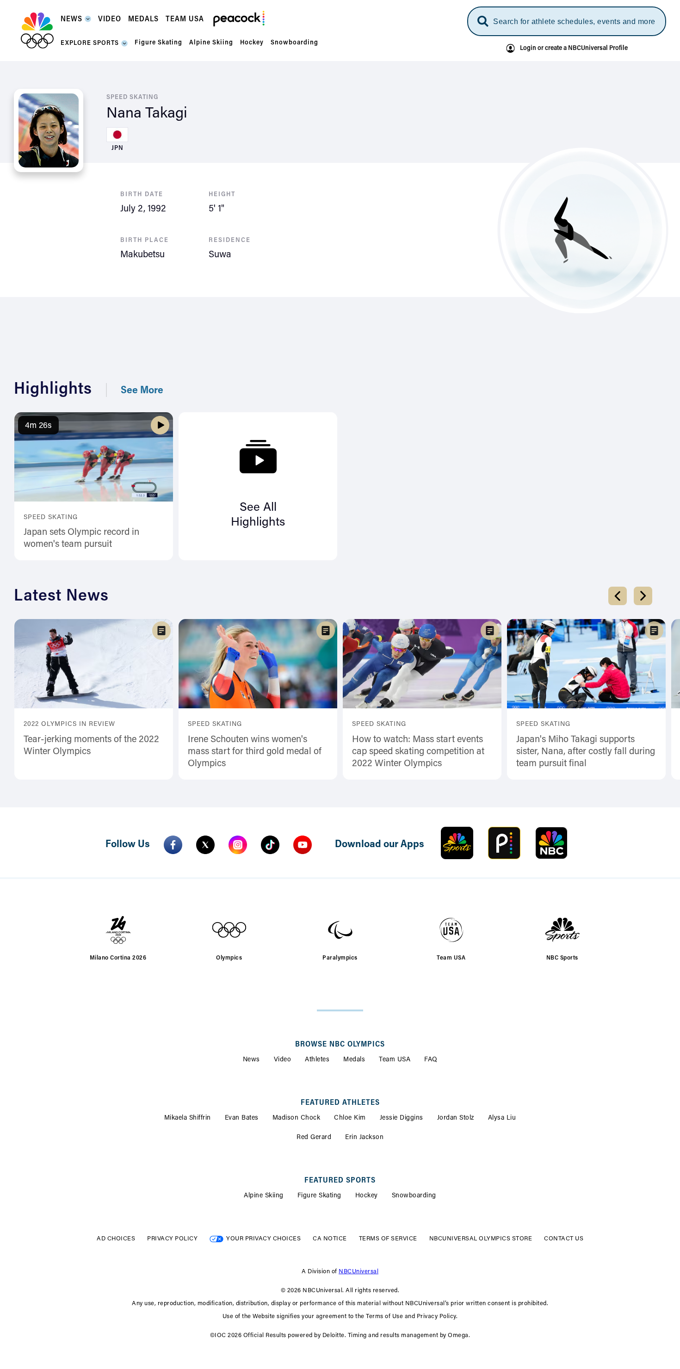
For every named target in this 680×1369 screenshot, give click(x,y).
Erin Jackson (364, 1137)
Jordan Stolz (455, 1118)
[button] (76, 22)
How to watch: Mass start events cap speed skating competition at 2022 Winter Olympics (418, 751)
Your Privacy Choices (263, 1239)
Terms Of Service (388, 1239)
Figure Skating (319, 1196)
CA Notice (330, 1239)
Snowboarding (414, 1196)
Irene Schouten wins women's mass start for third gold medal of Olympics (254, 751)
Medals (354, 1060)
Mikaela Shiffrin (187, 1118)
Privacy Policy (172, 1239)
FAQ (431, 1060)
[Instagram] (238, 845)
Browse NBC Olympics (340, 1044)
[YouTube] (302, 845)
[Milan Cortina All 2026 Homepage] (37, 30)
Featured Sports (340, 1180)
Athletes (317, 1060)
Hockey (366, 1196)
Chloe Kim (350, 1118)
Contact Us (563, 1239)
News (251, 1060)
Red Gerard (314, 1137)
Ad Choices (116, 1239)
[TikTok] (270, 845)
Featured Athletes (340, 1103)
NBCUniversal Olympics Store (480, 1239)
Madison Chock (296, 1118)
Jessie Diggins (401, 1118)
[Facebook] (173, 845)
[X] (205, 845)
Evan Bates (242, 1118)
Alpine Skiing (264, 1196)
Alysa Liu (502, 1118)
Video (282, 1060)
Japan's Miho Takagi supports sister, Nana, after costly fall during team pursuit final (585, 751)
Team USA (394, 1060)
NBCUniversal (358, 1272)
